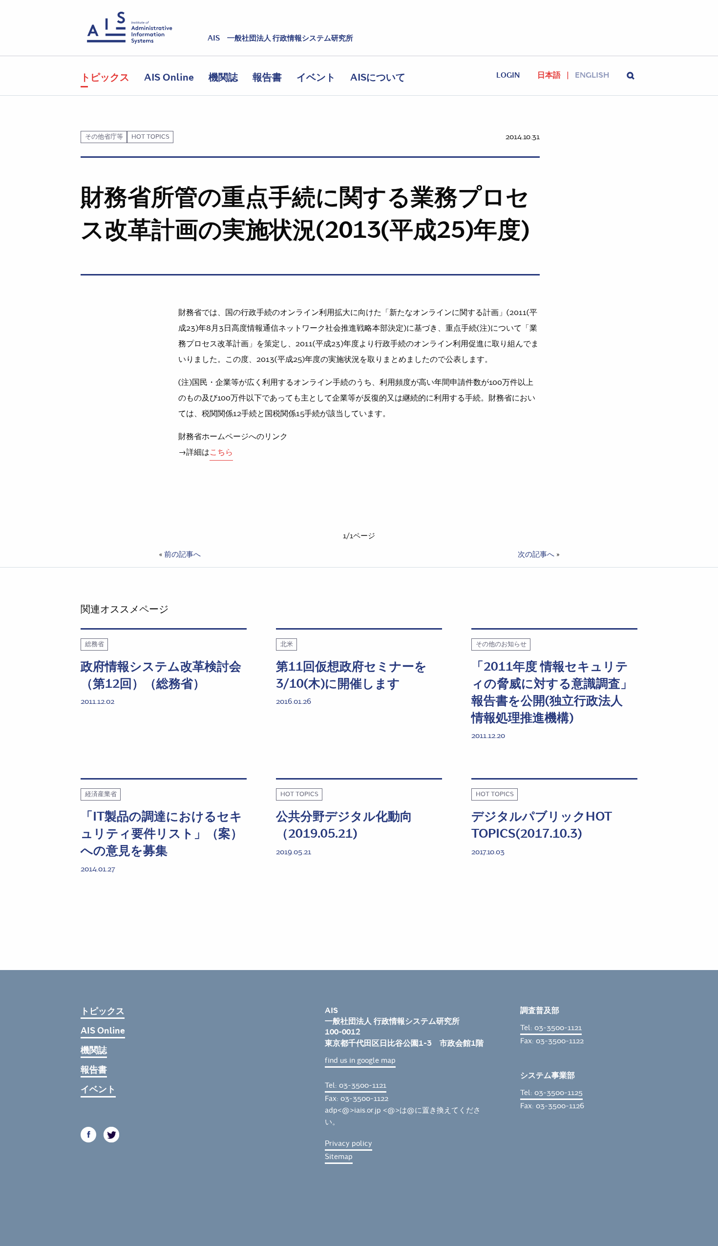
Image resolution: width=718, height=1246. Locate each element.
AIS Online (169, 77)
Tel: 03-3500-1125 (551, 1092)
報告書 (267, 77)
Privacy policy (348, 1143)
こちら (221, 452)
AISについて (377, 77)
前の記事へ (182, 554)
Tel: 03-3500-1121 (355, 1085)
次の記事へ (536, 554)
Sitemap (339, 1156)
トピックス (105, 77)
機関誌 (223, 77)
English (592, 75)
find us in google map (360, 1060)
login (508, 75)
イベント (316, 77)
